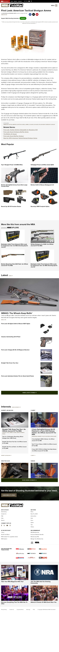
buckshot (43, 124)
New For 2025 (5, 461)
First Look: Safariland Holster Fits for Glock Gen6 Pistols (17, 376)
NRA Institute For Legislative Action (9, 537)
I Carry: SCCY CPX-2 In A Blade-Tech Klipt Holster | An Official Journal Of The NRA (44, 450)
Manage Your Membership (37, 539)
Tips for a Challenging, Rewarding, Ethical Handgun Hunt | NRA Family (12, 437)
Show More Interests (37, 480)
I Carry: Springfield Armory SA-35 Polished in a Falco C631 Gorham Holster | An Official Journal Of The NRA (44, 432)
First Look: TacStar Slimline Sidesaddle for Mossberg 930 (20, 130)
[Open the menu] (56, 5)
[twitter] (33, 14)
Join (12, 1)
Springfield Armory (37, 436)
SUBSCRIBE (9, 495)
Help (2, 518)
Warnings (28, 609)
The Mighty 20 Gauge (10, 134)
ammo (27, 124)
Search (2, 520)
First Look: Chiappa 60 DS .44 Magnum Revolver (15, 350)
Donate (20, 1)
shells (23, 124)
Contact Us (3, 514)
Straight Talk (5, 432)
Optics (32, 522)
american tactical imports (10, 124)
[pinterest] (37, 14)
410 (39, 124)
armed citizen (13, 432)
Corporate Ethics (20, 609)
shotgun (19, 124)
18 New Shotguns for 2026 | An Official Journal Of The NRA (42, 245)
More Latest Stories (36, 393)
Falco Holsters (46, 436)
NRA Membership (35, 532)
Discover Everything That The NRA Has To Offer (14, 603)
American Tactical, (6, 59)
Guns (32, 520)
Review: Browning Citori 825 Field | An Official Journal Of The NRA (14, 264)
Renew (15, 1)
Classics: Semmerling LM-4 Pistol (10, 337)
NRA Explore (4, 539)
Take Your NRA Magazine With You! (12, 582)
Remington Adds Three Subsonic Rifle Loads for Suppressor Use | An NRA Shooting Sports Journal (14, 245)
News (2, 319)
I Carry (33, 410)
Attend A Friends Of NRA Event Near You (43, 602)
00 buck (53, 124)
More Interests (16, 407)
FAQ (2, 516)
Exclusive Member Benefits (37, 534)
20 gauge (36, 124)
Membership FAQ (35, 537)
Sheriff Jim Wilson (7, 410)
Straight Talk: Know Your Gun (9, 363)
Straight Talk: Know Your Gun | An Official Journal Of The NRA (14, 430)
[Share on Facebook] (30, 14)
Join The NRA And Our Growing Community (40, 582)
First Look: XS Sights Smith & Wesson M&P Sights (15, 324)
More (10, 275)
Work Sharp (53, 436)
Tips (5, 319)
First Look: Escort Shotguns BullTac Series (16, 132)
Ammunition (4, 14)
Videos (33, 461)
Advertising (4, 512)
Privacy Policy (4, 609)
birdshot (48, 124)
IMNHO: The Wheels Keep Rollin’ (16, 313)
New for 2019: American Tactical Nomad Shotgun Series (20, 138)
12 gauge (31, 124)
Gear (32, 518)
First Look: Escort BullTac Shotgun (13, 136)
